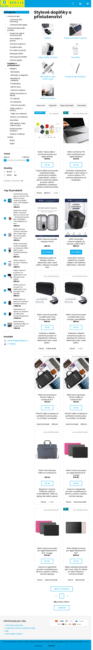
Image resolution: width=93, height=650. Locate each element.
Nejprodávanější (67, 105)
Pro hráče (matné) (18, 50)
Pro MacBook (15, 102)
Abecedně (81, 105)
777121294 (11, 344)
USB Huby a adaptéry (19, 75)
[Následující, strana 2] (61, 596)
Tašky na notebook (18, 113)
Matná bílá (79, 580)
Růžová (47, 193)
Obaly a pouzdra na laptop (18, 94)
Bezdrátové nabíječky (15, 79)
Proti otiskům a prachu (16, 39)
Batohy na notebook (19, 117)
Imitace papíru (16, 60)
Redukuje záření (16, 53)
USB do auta (15, 87)
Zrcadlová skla (16, 47)
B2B (7, 631)
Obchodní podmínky (14, 625)
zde (44, 646)
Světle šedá (51, 348)
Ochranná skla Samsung (16, 20)
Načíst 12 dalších (61, 589)
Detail (47, 165)
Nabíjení (13, 68)
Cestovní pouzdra (17, 105)
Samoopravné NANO (18, 57)
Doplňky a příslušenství (13, 64)
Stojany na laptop (17, 134)
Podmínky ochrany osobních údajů (20, 628)
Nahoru (62, 608)
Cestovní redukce (17, 90)
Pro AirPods (15, 98)
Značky (10, 137)
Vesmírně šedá (43, 424)
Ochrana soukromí (18, 44)
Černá (39, 193)
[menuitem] (16, 140)
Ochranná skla (13, 16)
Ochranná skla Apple (18, 25)
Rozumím (51, 646)
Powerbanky (15, 83)
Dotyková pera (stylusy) (16, 129)
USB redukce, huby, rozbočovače (18, 124)
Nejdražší (52, 105)
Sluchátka (14, 120)
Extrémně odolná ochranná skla (17, 34)
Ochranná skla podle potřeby (16, 29)
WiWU (11, 175)
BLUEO (11, 172)
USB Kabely (14, 72)
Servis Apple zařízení (14, 634)
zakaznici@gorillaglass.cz (17, 340)
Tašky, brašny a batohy (16, 109)
